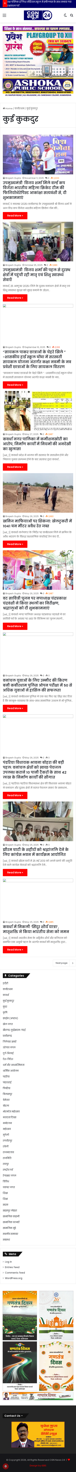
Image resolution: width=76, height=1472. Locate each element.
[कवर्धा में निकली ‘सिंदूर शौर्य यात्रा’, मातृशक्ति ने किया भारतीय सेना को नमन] (38, 898)
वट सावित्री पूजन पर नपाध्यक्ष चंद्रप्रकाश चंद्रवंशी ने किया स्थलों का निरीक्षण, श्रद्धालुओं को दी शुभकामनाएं (34, 603)
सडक (5, 1204)
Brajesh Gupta (13, 178)
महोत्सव (7, 1129)
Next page (62, 963)
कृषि (5, 1012)
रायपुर (6, 1164)
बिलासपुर (7, 1094)
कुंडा (5, 1006)
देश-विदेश (8, 1059)
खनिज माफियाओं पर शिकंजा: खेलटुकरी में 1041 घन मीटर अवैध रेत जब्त (37, 524)
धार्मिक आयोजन (11, 1070)
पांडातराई (7, 1082)
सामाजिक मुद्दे (9, 1228)
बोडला (6, 1105)
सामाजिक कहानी (11, 1216)
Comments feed (15, 1272)
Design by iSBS (38, 1465)
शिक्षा (5, 1193)
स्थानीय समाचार (10, 1234)
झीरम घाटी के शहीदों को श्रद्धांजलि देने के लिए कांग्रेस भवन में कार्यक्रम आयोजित (36, 852)
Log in (8, 1262)
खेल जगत (8, 1024)
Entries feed (12, 1267)
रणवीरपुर (7, 1140)
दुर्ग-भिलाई (8, 1053)
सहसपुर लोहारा (10, 1210)
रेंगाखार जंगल (9, 1175)
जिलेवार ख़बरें (9, 1041)
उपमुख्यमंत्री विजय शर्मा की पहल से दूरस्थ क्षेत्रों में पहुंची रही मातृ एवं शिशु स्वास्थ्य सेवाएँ (36, 274)
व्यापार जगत (9, 1187)
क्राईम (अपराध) (10, 1018)
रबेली (5, 1146)
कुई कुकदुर (8, 1001)
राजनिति (7, 1158)
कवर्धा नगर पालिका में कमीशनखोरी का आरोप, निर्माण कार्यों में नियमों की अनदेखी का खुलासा (37, 444)
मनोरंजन (7, 1123)
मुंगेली (6, 1135)
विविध (6, 1181)
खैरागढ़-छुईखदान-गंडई (14, 1030)
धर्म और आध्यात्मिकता (13, 1065)
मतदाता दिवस (9, 1117)
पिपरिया (6, 1088)
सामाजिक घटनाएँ (11, 1222)
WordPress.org (13, 1278)
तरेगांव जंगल (9, 1047)
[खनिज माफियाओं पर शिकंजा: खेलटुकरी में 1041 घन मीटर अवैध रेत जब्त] (38, 493)
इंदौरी (5, 983)
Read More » (15, 215)
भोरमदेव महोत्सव (11, 1111)
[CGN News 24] (38, 15)
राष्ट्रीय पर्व (8, 1170)
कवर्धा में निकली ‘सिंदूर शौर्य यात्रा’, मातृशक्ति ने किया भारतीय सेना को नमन (36, 929)
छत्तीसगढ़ (7, 1036)
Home (9, 108)
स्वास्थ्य (6, 1239)
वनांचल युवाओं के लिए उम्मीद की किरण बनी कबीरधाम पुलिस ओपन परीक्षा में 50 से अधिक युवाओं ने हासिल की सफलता (37, 685)
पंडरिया (6, 1076)
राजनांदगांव (8, 1152)
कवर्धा (6, 995)
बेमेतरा (6, 1100)
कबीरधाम (19, 108)
